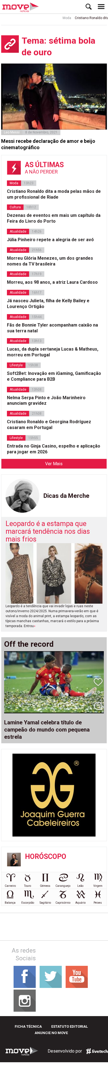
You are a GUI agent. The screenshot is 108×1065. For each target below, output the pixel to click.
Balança (10, 902)
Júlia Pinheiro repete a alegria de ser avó (50, 239)
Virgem (97, 885)
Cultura (15, 207)
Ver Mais (54, 463)
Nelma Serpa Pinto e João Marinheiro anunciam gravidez (46, 400)
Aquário (80, 902)
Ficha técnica (28, 1026)
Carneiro (10, 885)
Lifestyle (16, 365)
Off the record (29, 644)
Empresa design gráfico (97, 1051)
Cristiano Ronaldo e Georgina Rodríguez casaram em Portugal (49, 424)
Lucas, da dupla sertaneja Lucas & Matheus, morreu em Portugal (52, 351)
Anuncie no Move (51, 1033)
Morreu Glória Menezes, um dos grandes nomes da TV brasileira (50, 261)
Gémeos (45, 885)
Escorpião (27, 902)
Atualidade (18, 231)
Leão (80, 885)
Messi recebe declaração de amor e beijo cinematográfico (48, 144)
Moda (62, 18)
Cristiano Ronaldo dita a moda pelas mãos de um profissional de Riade (54, 194)
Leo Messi (12, 132)
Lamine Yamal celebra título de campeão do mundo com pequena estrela (47, 729)
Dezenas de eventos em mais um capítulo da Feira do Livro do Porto (54, 218)
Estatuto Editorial (69, 1026)
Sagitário (45, 902)
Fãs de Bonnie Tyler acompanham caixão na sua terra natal (52, 327)
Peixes (98, 902)
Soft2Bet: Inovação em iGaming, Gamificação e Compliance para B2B (54, 376)
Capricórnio (62, 902)
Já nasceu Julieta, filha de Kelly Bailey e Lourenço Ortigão (48, 303)
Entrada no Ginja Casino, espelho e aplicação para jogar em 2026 (53, 448)
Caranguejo (62, 885)
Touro (27, 885)
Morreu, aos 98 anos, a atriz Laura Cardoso (52, 282)
